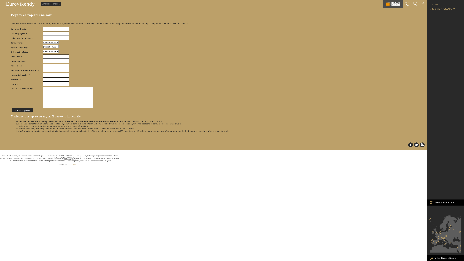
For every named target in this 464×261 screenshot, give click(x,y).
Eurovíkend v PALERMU (445, 244)
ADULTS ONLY (7, 156)
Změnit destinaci (50, 4)
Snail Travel (85, 161)
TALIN (450, 227)
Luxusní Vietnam (22, 161)
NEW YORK (430, 219)
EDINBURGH (435, 230)
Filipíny (84, 156)
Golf (96, 156)
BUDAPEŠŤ (446, 236)
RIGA (449, 229)
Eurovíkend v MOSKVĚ (454, 229)
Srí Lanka (93, 161)
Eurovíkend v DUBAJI (460, 251)
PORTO (432, 240)
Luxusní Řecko (79, 158)
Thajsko (107, 161)
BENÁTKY (444, 238)
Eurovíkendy (20, 4)
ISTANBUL (452, 241)
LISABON (432, 242)
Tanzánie (100, 161)
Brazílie (24, 156)
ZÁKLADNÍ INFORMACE (443, 9)
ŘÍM (444, 240)
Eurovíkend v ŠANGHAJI (460, 232)
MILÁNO (442, 238)
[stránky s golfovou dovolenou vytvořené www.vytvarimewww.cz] (72, 164)
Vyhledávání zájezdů (445, 258)
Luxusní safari (90, 158)
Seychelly (76, 161)
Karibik (109, 156)
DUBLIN (433, 231)
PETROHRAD (450, 226)
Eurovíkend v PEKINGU (460, 246)
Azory (15, 156)
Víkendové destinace (445, 202)
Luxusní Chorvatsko (27, 158)
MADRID (434, 241)
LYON (439, 238)
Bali (19, 156)
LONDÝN (437, 233)
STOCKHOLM (445, 227)
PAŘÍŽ (438, 236)
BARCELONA (438, 241)
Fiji (80, 156)
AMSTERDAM (440, 232)
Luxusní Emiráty (12, 158)
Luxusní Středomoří (104, 158)
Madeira (32, 161)
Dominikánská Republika (37, 156)
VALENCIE (437, 242)
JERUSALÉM (457, 247)
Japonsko (102, 156)
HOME (435, 4)
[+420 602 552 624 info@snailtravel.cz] (407, 4)
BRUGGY (440, 233)
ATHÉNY (450, 243)
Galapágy (91, 156)
